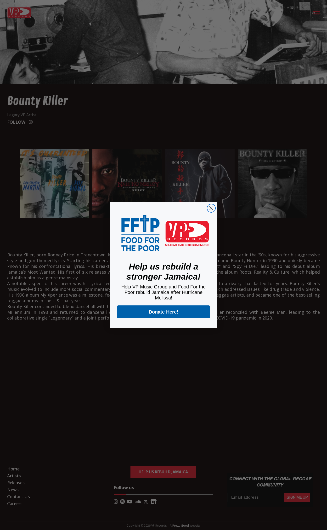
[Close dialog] (211, 208)
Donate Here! (163, 312)
